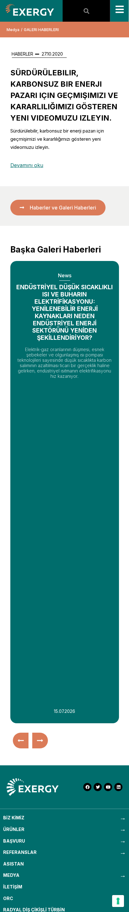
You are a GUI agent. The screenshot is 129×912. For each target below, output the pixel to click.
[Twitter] (98, 787)
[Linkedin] (118, 787)
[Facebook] (87, 787)
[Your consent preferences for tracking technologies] (118, 901)
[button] (20, 740)
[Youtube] (108, 787)
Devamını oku (26, 165)
